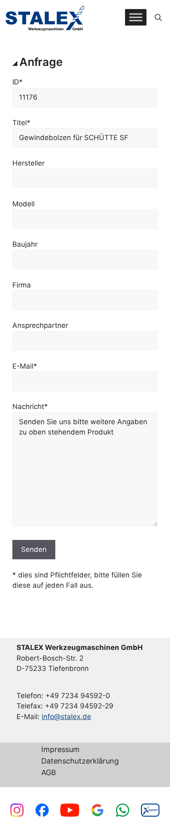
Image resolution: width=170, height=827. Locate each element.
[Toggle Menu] (135, 17)
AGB (48, 773)
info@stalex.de (66, 717)
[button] (158, 17)
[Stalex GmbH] (45, 17)
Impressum (60, 750)
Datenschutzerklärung (80, 761)
